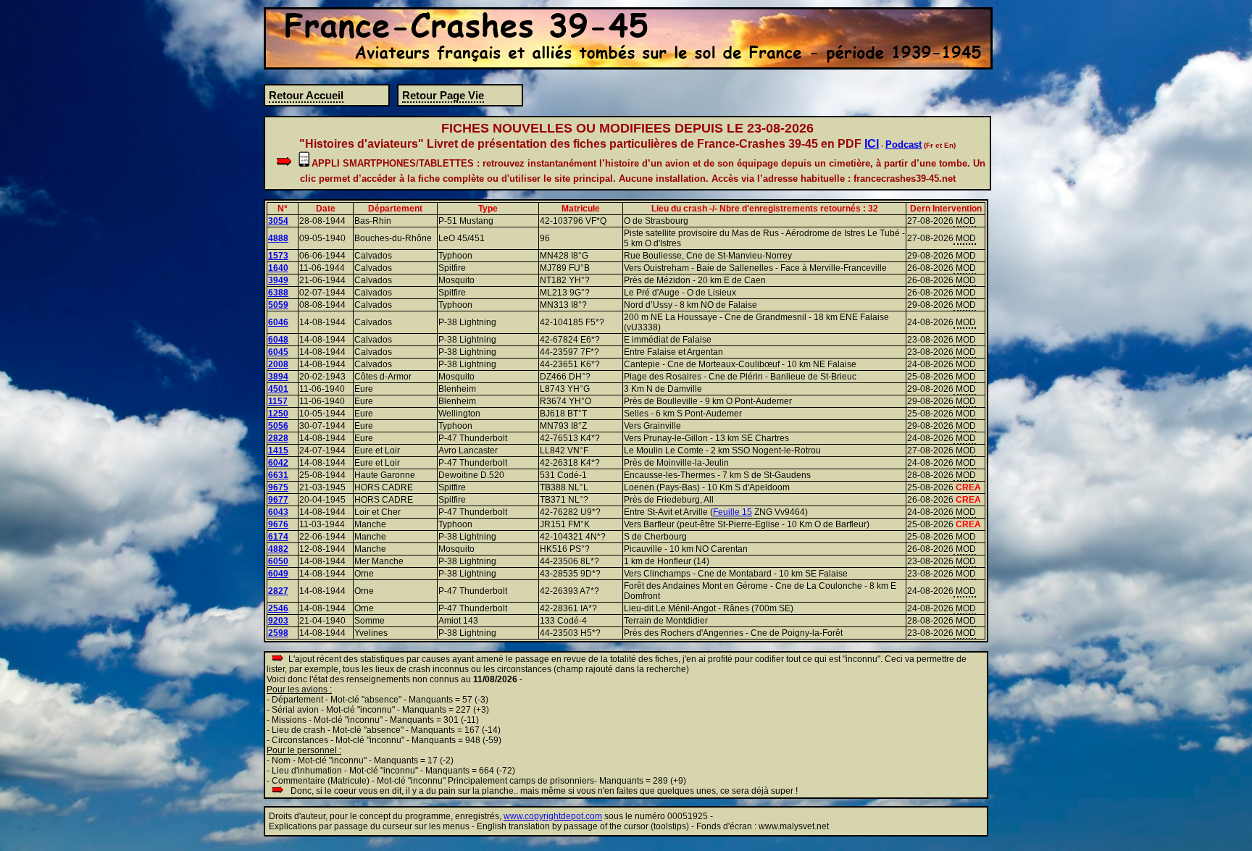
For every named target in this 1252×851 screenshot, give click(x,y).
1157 (278, 401)
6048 (278, 340)
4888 (278, 238)
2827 (278, 591)
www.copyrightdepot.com (553, 816)
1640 (278, 268)
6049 (278, 574)
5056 (278, 426)
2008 (278, 364)
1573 (278, 256)
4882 (278, 549)
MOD (964, 221)
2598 (278, 633)
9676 (278, 524)
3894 (278, 377)
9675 (278, 487)
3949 (278, 280)
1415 (278, 450)
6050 (278, 561)
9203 (278, 621)
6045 (278, 352)
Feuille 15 (732, 512)
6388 (278, 293)
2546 (278, 608)
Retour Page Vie (443, 95)
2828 (278, 438)
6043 (278, 512)
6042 (278, 463)
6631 (278, 475)
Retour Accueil (306, 95)
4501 (278, 389)
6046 (278, 322)
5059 (278, 305)
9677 (278, 500)
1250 (278, 413)
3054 (278, 221)
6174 (278, 537)
